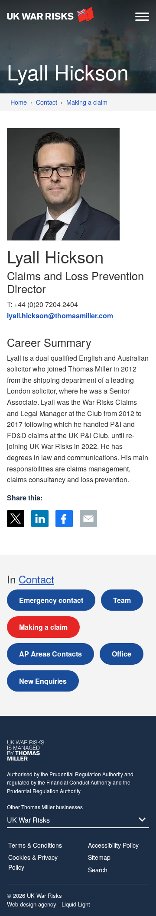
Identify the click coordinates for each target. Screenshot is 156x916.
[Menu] (142, 19)
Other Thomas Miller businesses (45, 806)
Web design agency (32, 904)
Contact (36, 578)
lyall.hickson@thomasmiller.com (60, 315)
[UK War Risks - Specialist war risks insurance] (50, 14)
